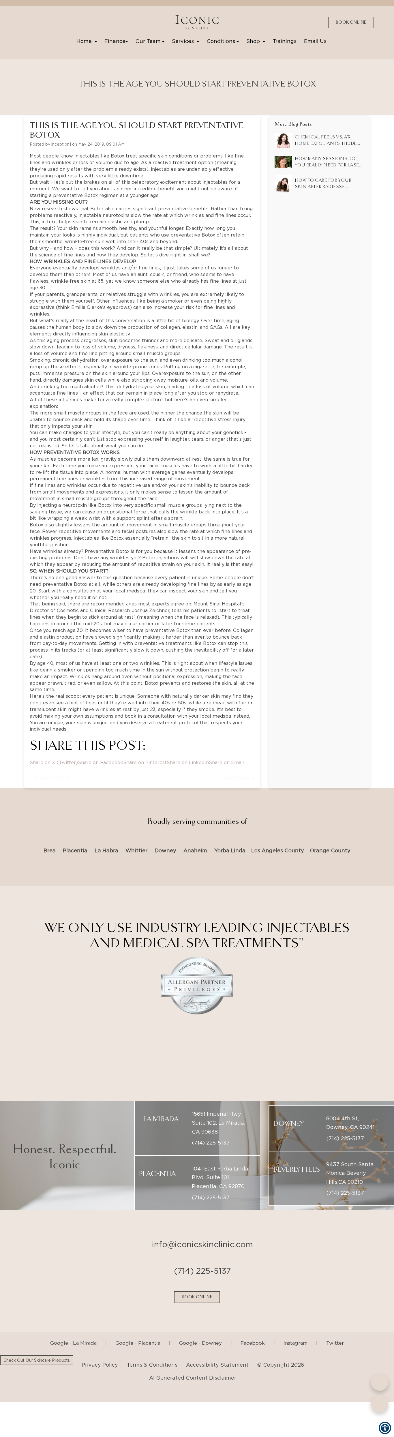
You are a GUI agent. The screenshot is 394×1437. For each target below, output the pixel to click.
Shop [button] (254, 41)
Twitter (335, 1329)
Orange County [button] (330, 850)
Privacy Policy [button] (100, 1350)
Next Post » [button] (239, 778)
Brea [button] (50, 850)
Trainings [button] (285, 41)
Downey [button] (165, 850)
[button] (197, 22)
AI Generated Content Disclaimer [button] (192, 1364)
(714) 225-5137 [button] (211, 1128)
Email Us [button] (315, 41)
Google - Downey (200, 1329)
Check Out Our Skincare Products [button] (36, 1360)
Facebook (253, 1329)
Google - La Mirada (73, 1329)
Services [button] (184, 41)
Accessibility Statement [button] (217, 1350)
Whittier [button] (136, 850)
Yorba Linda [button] (229, 850)
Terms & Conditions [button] (152, 1350)
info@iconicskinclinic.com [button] (202, 1230)
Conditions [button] (222, 41)
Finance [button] (114, 41)
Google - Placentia (137, 1329)
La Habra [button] (106, 850)
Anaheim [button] (195, 850)
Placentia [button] (75, 850)
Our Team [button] (148, 41)
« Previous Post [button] (50, 778)
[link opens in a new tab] (24, 22)
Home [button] (85, 41)
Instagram (295, 1329)
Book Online (351, 22)
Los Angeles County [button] (277, 850)
